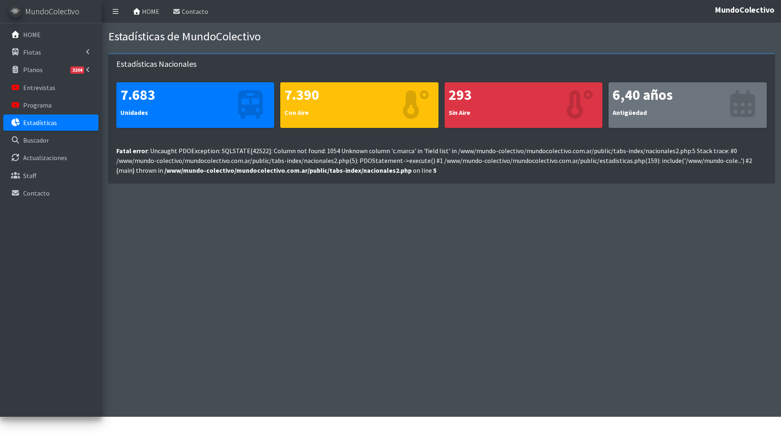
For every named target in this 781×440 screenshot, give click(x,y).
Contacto (194, 11)
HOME (150, 11)
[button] (115, 11)
